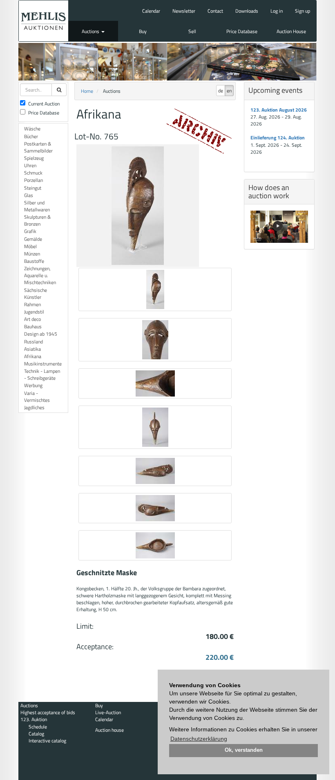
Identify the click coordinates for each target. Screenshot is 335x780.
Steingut (32, 188)
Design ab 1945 (40, 334)
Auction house (109, 730)
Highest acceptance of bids (47, 712)
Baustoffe (34, 261)
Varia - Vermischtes (37, 396)
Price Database (241, 31)
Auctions (91, 31)
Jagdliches (34, 407)
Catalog (36, 733)
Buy (143, 31)
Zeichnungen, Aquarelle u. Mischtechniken (40, 275)
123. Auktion (33, 719)
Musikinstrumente (43, 364)
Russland (33, 341)
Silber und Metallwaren (37, 206)
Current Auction (44, 103)
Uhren (30, 165)
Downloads (246, 11)
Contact (215, 11)
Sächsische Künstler (35, 293)
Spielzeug (34, 158)
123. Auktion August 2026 (278, 110)
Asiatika (32, 349)
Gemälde (33, 239)
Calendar (151, 11)
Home (87, 91)
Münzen (32, 254)
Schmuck (33, 173)
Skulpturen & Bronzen (37, 220)
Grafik (30, 231)
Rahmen (32, 304)
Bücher (31, 136)
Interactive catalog (47, 740)
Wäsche (32, 128)
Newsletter (183, 11)
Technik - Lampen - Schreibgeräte (42, 374)
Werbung (33, 385)
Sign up (302, 11)
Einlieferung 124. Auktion (277, 137)
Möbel (30, 246)
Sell (192, 31)
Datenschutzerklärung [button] (198, 738)
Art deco (32, 319)
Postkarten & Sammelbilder (38, 147)
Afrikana (32, 356)
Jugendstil (34, 312)
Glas (28, 195)
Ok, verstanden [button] (244, 750)
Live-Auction (108, 712)
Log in (276, 11)
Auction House (291, 31)
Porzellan (33, 180)
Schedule (38, 727)
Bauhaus (33, 326)
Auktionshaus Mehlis (43, 20)
